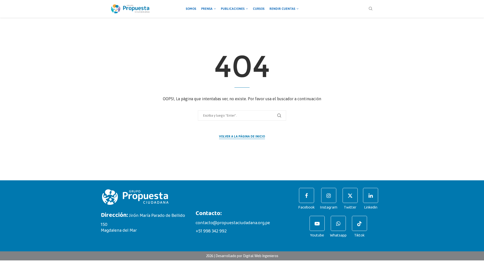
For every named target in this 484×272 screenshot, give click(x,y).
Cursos (258, 9)
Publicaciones (233, 9)
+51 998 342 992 (211, 231)
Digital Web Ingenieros (260, 256)
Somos (191, 9)
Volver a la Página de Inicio (242, 136)
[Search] (370, 9)
